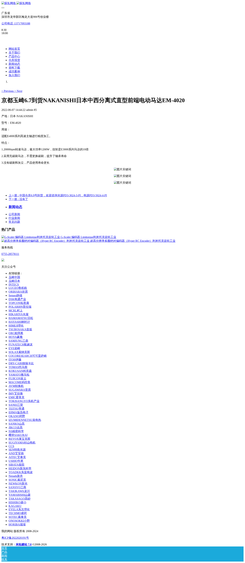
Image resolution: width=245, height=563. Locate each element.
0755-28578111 (10, 253)
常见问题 (14, 221)
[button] (7, 91)
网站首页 (14, 48)
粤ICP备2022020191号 (15, 537)
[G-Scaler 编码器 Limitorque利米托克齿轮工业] (31, 237)
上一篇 (58, 195)
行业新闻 (14, 218)
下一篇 (18, 199)
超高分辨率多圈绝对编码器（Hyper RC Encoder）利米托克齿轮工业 (132, 240)
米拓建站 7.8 (24, 544)
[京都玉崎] (122, 3)
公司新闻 (14, 214)
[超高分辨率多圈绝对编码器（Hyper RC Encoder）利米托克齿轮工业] (45, 240)
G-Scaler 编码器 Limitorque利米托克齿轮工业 (88, 237)
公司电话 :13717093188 (15, 23)
